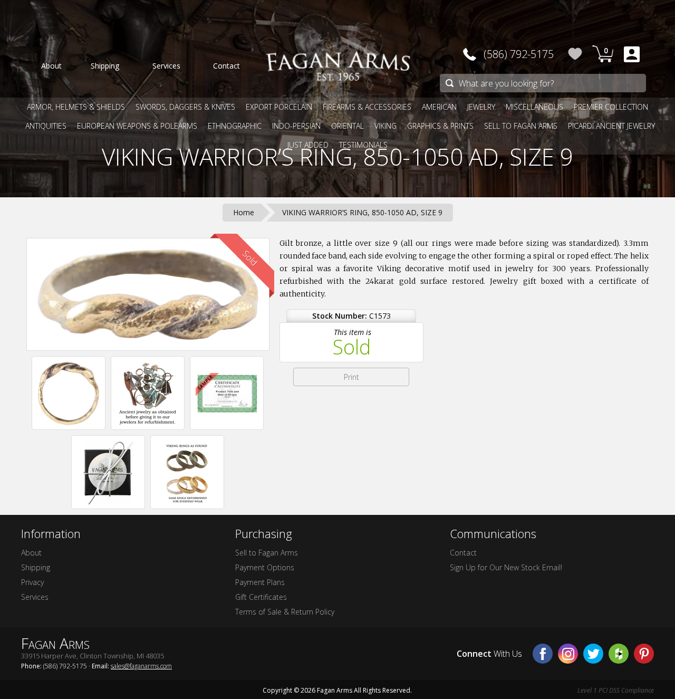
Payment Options (264, 567)
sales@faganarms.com (141, 666)
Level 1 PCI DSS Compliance (615, 690)
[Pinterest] (644, 654)
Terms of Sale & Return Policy (284, 612)
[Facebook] (543, 654)
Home (243, 212)
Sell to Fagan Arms (266, 553)
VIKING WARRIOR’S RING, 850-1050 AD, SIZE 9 (337, 157)
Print (351, 377)
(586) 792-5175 (519, 54)
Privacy (32, 582)
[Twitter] (593, 654)
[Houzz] (619, 654)
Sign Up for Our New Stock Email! (506, 567)
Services (35, 597)
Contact (463, 553)
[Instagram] (568, 654)
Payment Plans (260, 582)
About (31, 553)
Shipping (35, 567)
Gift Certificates (261, 597)
